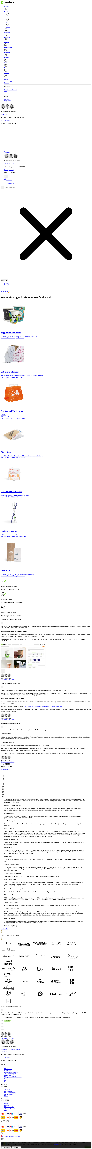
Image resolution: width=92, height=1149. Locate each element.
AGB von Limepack (10, 1073)
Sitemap (14, 1136)
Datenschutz (7, 1075)
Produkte (6, 6)
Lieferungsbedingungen (11, 1072)
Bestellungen (8, 1091)
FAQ (5, 1078)
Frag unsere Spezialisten (7, 679)
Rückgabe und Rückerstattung (12, 1077)
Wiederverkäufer (9, 1107)
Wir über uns (8, 81)
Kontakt (6, 83)
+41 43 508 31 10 (6, 114)
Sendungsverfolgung (10, 1092)
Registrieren (7, 100)
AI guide (18, 1136)
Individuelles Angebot (10, 90)
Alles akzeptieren (5, 1147)
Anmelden (7, 99)
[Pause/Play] (3, 671)
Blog (5, 91)
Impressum (7, 1070)
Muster (6, 1096)
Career (6, 1082)
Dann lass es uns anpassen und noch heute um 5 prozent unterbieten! (43, 706)
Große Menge (8, 1105)
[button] (6, 176)
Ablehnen (16, 1147)
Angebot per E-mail (10, 1108)
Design (6, 79)
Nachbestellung (8, 1094)
